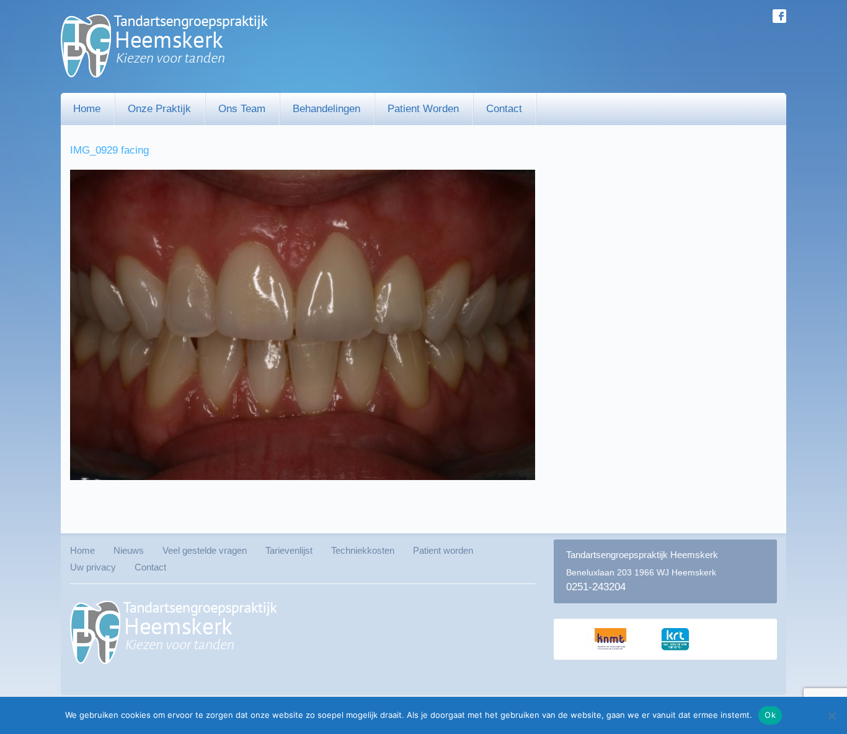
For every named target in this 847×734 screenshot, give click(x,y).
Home (86, 109)
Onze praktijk (159, 109)
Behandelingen (326, 109)
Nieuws (128, 550)
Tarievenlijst (289, 550)
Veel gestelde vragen (204, 550)
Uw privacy (93, 567)
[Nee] (831, 715)
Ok (770, 715)
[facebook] (779, 16)
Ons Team (241, 109)
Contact (504, 109)
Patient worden (423, 109)
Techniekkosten (362, 550)
